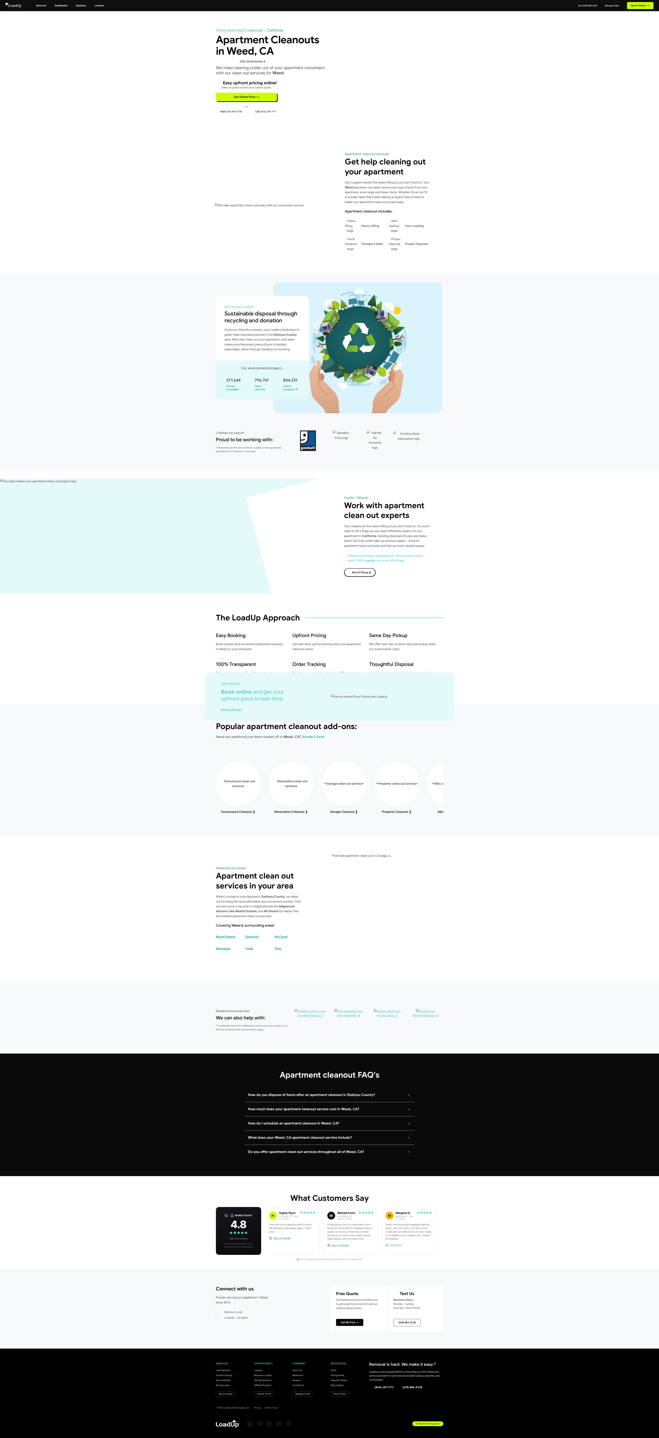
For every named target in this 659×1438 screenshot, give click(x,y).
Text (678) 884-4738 (587, 5)
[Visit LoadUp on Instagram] (259, 1424)
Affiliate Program (262, 1385)
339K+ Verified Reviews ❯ (252, 61)
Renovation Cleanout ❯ (291, 812)
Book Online (640, 5)
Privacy (257, 1407)
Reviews (296, 1380)
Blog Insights (337, 1385)
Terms (260, 1029)
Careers (258, 1370)
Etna (278, 948)
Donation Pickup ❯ (310, 1015)
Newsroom (297, 1375)
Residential (61, 5)
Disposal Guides (339, 1380)
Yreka (249, 948)
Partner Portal (264, 1393)
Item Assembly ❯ (348, 1015)
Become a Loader (263, 1375)
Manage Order (611, 5)
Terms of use (271, 1407)
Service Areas (226, 1393)
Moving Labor (223, 1385)
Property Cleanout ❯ (397, 812)
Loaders (99, 5)
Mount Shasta (225, 937)
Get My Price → (350, 1322)
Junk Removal (223, 1370)
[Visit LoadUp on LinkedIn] (288, 1424)
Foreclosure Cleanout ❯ (238, 812)
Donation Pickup (224, 1375)
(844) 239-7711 (384, 1387)
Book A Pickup (231, 710)
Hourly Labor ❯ (387, 1015)
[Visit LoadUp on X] (269, 1424)
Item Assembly (223, 1380)
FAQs (333, 1370)
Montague (223, 948)
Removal (41, 5)
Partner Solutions (262, 1380)
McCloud (281, 937)
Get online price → (246, 97)
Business (81, 5)
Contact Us (298, 1385)
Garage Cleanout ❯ (344, 812)
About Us (297, 1370)
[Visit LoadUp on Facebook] (250, 1424)
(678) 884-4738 (407, 1322)
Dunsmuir (252, 937)
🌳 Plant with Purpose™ (428, 1423)
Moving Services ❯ (425, 1015)
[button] (329, 1095)
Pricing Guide (337, 1375)
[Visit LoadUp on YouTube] (279, 1424)
